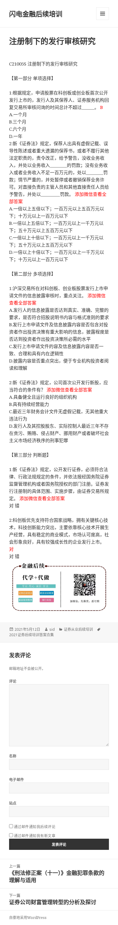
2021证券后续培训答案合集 (31, 634)
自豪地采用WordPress (28, 917)
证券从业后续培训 (78, 629)
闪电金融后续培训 (35, 13)
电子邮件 (16, 779)
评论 (13, 681)
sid (52, 629)
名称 (13, 756)
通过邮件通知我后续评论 (34, 826)
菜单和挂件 (102, 13)
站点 (13, 803)
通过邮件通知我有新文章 (34, 835)
